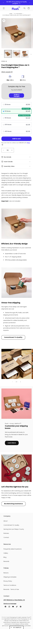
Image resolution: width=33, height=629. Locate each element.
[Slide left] (2, 54)
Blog (5, 557)
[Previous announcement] (3, 3)
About (5, 521)
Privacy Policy (8, 581)
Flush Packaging (11, 617)
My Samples (17, 627)
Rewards (6, 561)
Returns (6, 573)
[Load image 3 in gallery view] (25, 54)
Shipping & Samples (10, 577)
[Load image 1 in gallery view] (8, 54)
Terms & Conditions (10, 585)
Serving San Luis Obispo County (14, 529)
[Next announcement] (30, 3)
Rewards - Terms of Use (11, 589)
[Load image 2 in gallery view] (16, 54)
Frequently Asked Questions (13, 549)
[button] (4, 8)
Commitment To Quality (13, 337)
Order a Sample (16, 95)
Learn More (12, 443)
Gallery (6, 553)
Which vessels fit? (7, 72)
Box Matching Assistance (13, 504)
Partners (6, 533)
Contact (6, 537)
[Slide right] (31, 54)
